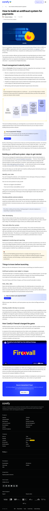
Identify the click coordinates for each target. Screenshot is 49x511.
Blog (6, 6)
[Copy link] (1, 65)
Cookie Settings (37, 508)
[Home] (2, 6)
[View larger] (24, 34)
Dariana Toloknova (8, 16)
